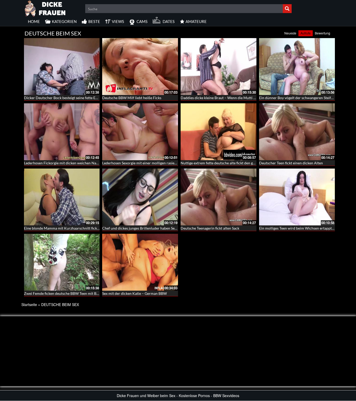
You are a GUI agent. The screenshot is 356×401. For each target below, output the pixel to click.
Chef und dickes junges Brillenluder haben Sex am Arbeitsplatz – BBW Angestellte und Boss (175, 228)
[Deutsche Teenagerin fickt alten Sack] (218, 197)
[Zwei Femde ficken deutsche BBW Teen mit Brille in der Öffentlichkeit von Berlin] (62, 262)
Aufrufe (305, 33)
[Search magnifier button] (287, 8)
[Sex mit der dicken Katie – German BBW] (140, 262)
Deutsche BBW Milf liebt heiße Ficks (131, 97)
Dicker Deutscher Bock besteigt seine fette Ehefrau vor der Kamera (78, 97)
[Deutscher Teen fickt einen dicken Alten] (297, 131)
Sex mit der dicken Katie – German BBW (134, 293)
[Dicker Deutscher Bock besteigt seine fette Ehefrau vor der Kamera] (62, 66)
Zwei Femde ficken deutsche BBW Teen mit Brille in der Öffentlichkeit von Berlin (89, 293)
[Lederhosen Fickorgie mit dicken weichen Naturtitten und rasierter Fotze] (62, 131)
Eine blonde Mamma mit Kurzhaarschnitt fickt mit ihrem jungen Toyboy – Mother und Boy (96, 228)
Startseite (29, 304)
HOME (34, 21)
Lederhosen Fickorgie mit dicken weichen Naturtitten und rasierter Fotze (83, 163)
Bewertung (322, 33)
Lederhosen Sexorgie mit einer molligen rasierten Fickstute (149, 163)
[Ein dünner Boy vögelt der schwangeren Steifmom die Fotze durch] (297, 66)
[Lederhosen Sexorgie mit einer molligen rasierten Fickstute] (140, 131)
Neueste (290, 33)
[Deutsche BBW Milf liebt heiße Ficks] (140, 66)
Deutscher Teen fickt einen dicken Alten (291, 163)
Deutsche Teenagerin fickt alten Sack (210, 228)
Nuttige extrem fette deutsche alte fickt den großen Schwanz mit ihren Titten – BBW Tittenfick (256, 163)
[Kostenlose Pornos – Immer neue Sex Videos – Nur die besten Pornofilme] (45, 7)
